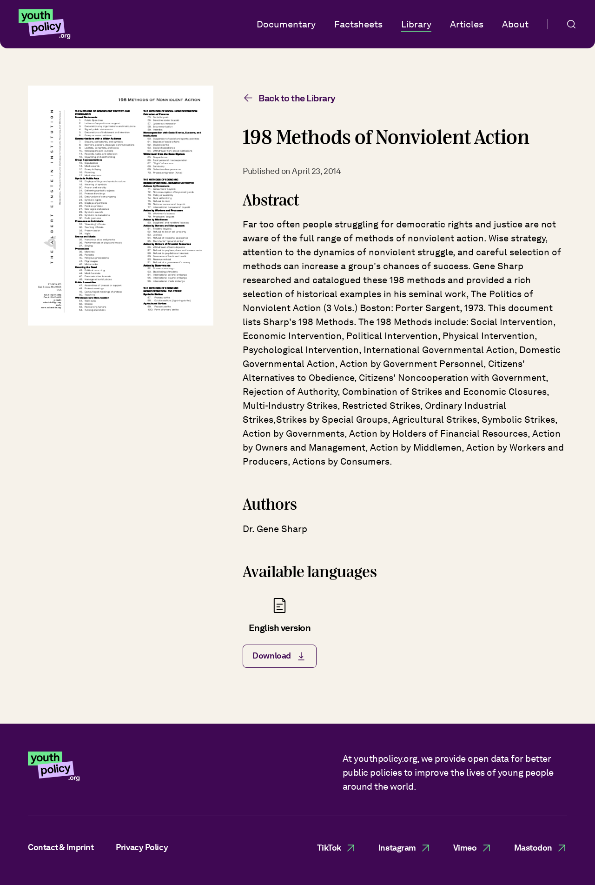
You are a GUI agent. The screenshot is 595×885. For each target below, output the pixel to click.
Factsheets (358, 24)
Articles (466, 24)
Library (416, 24)
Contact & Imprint (60, 847)
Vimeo (465, 847)
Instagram (397, 847)
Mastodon (533, 847)
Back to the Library (297, 98)
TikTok (329, 847)
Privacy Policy (142, 847)
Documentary (286, 24)
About (515, 24)
